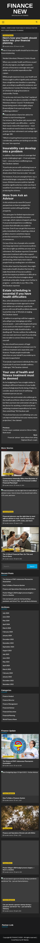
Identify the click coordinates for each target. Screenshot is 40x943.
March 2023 (7, 669)
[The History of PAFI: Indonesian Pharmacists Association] (20, 746)
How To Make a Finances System (14, 585)
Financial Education (9, 711)
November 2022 (8, 684)
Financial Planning (8, 35)
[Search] (36, 22)
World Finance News (10, 719)
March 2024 (7, 628)
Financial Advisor (8, 708)
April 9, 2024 (18, 911)
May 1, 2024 (18, 835)
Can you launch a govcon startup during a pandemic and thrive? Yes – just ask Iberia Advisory (20, 600)
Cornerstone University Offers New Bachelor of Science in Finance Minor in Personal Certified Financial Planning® (20, 481)
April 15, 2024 (18, 872)
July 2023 (6, 654)
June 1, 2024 (18, 800)
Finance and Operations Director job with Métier (19, 589)
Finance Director (8, 700)
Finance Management (10, 704)
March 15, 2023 (20, 46)
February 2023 (8, 673)
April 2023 (6, 665)
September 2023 (8, 647)
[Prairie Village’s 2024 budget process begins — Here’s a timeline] (20, 852)
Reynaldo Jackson (9, 46)
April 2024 (6, 624)
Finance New (20, 8)
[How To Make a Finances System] (20, 783)
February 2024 (8, 632)
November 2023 (8, 643)
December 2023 (8, 639)
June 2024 (6, 617)
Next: (22, 437)
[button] (20, 116)
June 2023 (6, 658)
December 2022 (8, 680)
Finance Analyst (8, 696)
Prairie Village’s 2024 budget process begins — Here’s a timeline (18, 594)
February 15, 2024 (19, 485)
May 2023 (6, 662)
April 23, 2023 (18, 558)
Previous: (20, 430)
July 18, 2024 (18, 765)
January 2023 (7, 677)
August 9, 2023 (18, 523)
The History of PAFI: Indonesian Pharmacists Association (18, 580)
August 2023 (7, 650)
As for (5, 382)
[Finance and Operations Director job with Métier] (20, 818)
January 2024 (7, 635)
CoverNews (15, 940)
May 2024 (6, 620)
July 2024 (6, 613)
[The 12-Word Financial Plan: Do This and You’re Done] (20, 539)
